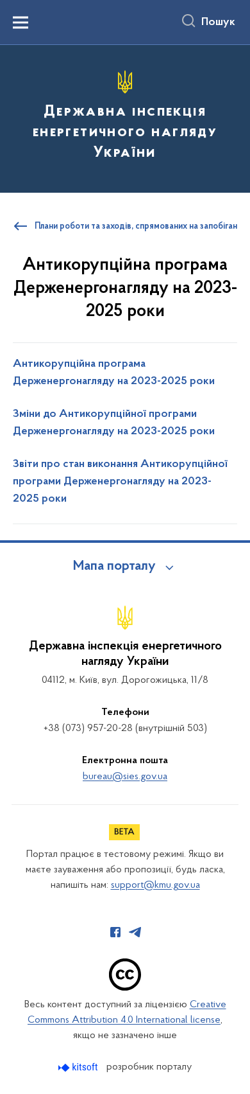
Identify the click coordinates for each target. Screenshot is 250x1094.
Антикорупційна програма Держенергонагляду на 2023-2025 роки (114, 372)
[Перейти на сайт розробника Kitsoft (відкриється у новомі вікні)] (79, 1067)
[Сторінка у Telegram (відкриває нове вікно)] (135, 932)
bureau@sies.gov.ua (125, 777)
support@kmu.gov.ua (155, 885)
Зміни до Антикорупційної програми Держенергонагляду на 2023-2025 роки (114, 423)
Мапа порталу (114, 567)
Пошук (218, 22)
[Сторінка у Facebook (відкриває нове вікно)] (115, 932)
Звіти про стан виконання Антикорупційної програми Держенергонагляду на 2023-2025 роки (120, 482)
